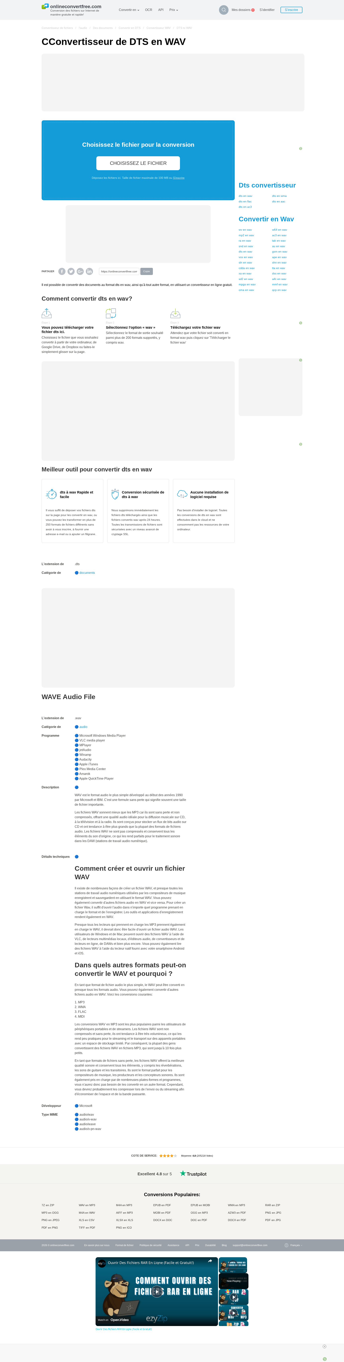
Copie (146, 271)
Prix (172, 10)
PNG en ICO (124, 1227)
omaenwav (246, 289)
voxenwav (246, 257)
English (286, 1173)
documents (87, 572)
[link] (102, 1264)
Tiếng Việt (287, 1204)
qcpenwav (279, 289)
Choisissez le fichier (138, 163)
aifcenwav (279, 279)
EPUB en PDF (162, 1205)
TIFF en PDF (87, 1227)
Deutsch (286, 1189)
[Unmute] (226, 1270)
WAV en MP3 (87, 1205)
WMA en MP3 (236, 1205)
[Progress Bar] (233, 1268)
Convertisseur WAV (159, 27)
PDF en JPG (273, 1220)
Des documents (103, 27)
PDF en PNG (50, 1227)
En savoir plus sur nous (96, 1245)
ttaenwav (278, 268)
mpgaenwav (247, 284)
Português (288, 1208)
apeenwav (279, 257)
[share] (210, 1260)
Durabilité (210, 1245)
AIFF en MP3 (124, 1212)
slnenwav (245, 262)
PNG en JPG (273, 1212)
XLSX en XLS (124, 1220)
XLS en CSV (86, 1220)
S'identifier (267, 10)
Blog (224, 1245)
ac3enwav (279, 235)
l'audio (83, 27)
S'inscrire (291, 10)
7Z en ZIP (48, 1205)
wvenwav (245, 229)
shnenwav (279, 262)
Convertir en (127, 10)
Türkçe (286, 1216)
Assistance (173, 1245)
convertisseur (267, 185)
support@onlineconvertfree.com (250, 1245)
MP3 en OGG (50, 1212)
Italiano (286, 1201)
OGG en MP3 (199, 1212)
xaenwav (245, 273)
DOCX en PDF (237, 1220)
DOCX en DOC (162, 1220)
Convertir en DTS (130, 27)
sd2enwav (246, 279)
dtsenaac (278, 201)
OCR (148, 10)
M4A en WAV (87, 1212)
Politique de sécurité (151, 1245)
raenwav (245, 240)
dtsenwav (245, 195)
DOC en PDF (199, 1220)
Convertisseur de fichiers (57, 27)
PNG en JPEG (51, 1220)
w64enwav (279, 229)
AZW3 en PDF (237, 1212)
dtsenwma (279, 195)
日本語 (286, 1197)
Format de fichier (124, 1245)
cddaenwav (247, 268)
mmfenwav (279, 284)
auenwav (278, 246)
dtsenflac (245, 201)
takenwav (279, 240)
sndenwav (246, 246)
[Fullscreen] (244, 1270)
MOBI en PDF (162, 1212)
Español (286, 1185)
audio (83, 727)
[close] (324, 1346)
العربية (285, 1181)
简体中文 (287, 1220)
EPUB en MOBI (200, 1205)
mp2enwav (246, 235)
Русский (286, 1177)
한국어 (286, 1224)
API (160, 10)
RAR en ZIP (272, 1205)
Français (287, 1193)
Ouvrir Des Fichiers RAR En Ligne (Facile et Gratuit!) (151, 1262)
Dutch (285, 1212)
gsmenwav (279, 251)
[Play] (221, 1270)
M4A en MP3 (124, 1205)
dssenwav (279, 273)
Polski (285, 1228)
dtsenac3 (245, 206)
